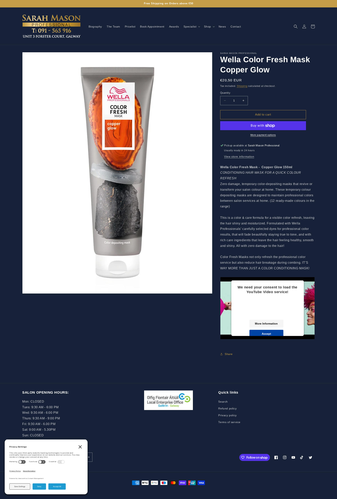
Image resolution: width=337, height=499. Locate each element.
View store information (239, 156)
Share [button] (229, 354)
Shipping (242, 86)
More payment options (263, 135)
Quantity (225, 92)
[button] (191, 26)
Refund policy (227, 408)
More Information (266, 323)
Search (223, 401)
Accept (266, 333)
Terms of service (229, 422)
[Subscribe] (88, 457)
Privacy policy (227, 415)
